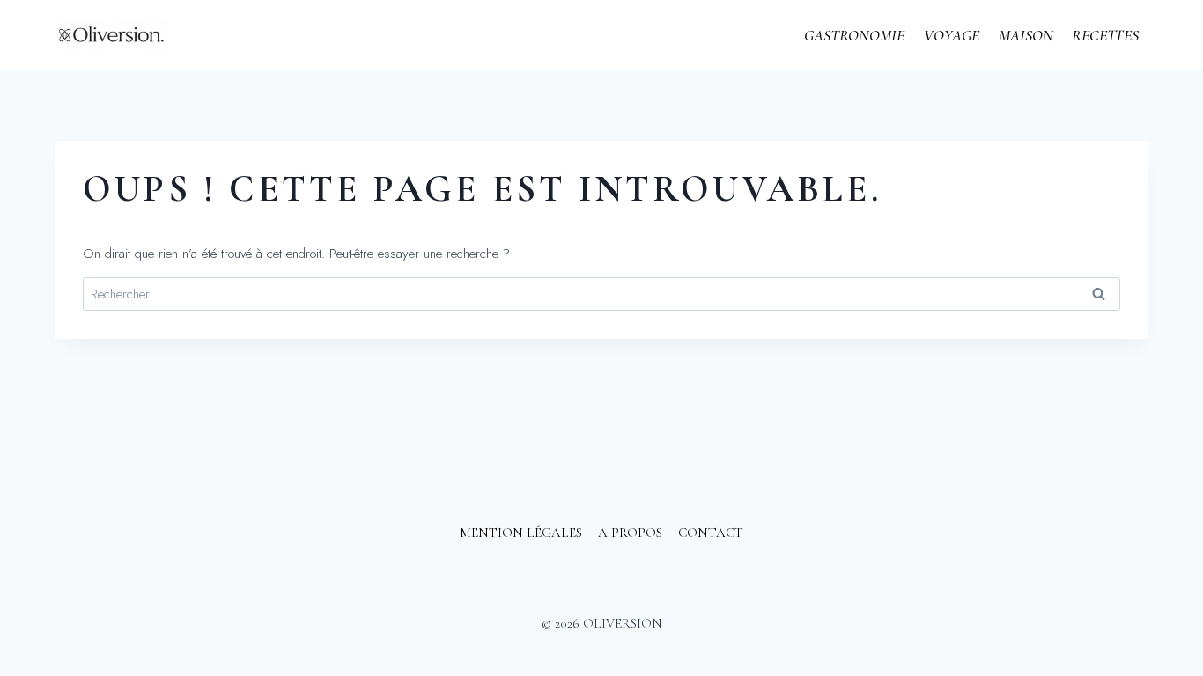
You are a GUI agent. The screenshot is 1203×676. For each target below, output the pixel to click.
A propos (630, 532)
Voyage (951, 35)
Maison (1026, 35)
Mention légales (521, 532)
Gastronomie (854, 35)
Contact (710, 532)
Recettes (1105, 35)
